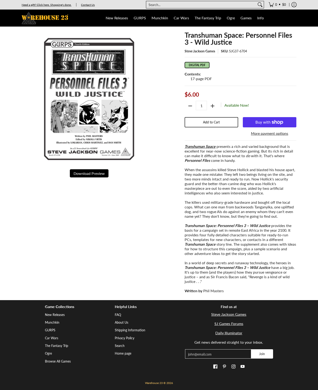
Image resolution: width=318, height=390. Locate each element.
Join (262, 354)
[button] (215, 366)
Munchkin (52, 322)
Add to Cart (211, 122)
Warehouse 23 (154, 383)
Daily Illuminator (228, 333)
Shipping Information (130, 330)
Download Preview (89, 173)
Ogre (48, 353)
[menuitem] (277, 4)
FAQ (118, 315)
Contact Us (88, 5)
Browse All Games (58, 361)
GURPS (50, 330)
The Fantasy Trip (56, 346)
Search (120, 346)
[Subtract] (190, 106)
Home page (123, 353)
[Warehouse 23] (45, 18)
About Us (121, 322)
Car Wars (51, 338)
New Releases (55, 315)
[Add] (212, 106)
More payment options (269, 133)
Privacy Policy (124, 338)
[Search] (260, 4)
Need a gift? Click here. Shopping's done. (46, 5)
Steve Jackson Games (200, 51)
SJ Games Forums (228, 323)
